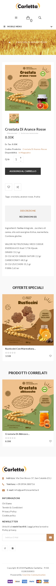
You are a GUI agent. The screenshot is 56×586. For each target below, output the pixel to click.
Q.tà (7, 159)
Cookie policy (9, 515)
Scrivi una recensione (29, 133)
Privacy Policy (9, 511)
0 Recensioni (12, 133)
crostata (15, 196)
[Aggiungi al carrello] (5, 297)
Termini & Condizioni (12, 507)
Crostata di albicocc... (17, 434)
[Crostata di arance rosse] (14, 118)
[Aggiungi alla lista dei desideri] (8, 187)
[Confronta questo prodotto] (17, 187)
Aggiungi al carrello (22, 171)
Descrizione (28, 210)
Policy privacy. (9, 530)
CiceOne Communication (34, 575)
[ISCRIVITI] (50, 537)
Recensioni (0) (28, 216)
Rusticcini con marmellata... (20, 348)
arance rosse (26, 196)
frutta (37, 196)
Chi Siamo (7, 503)
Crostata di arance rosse (31, 42)
